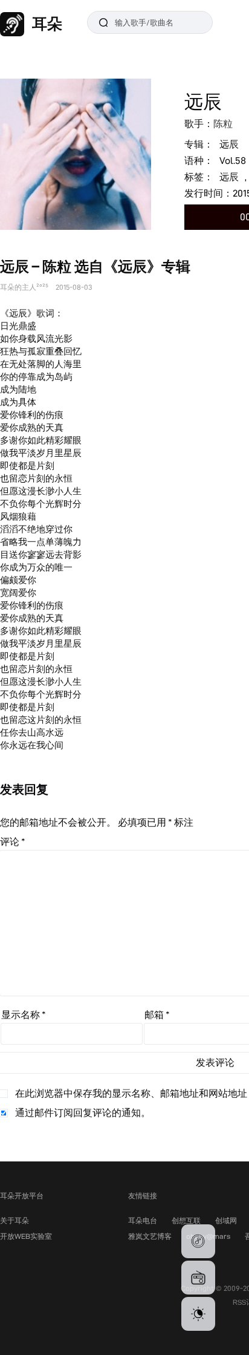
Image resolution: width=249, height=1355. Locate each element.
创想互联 (186, 1220)
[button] (198, 1241)
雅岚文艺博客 (150, 1236)
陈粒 (223, 124)
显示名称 (23, 1015)
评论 (12, 842)
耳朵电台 (142, 1220)
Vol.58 (232, 160)
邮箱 (157, 1015)
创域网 (226, 1220)
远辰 (229, 144)
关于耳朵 (14, 1220)
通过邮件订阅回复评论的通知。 (82, 1113)
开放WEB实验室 (26, 1236)
